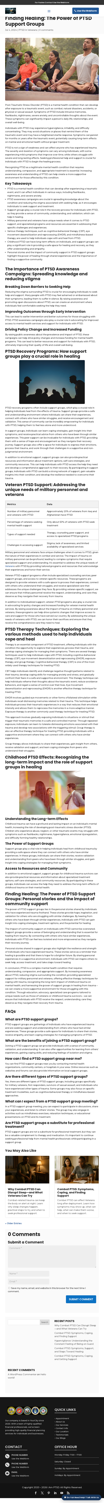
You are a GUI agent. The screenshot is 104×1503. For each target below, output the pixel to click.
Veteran (9, 566)
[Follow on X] (42, 1493)
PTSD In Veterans (28, 30)
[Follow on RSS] (68, 1493)
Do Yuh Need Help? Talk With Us (81, 1497)
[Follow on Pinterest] (48, 1493)
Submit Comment (81, 1299)
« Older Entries (13, 1223)
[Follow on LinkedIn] (55, 1493)
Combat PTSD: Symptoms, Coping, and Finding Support (75, 1192)
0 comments (46, 30)
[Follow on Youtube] (61, 1493)
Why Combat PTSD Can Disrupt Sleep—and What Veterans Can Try (25, 1192)
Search (44, 1322)
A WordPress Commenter (22, 1374)
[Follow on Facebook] (35, 1493)
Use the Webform (87, 10)
